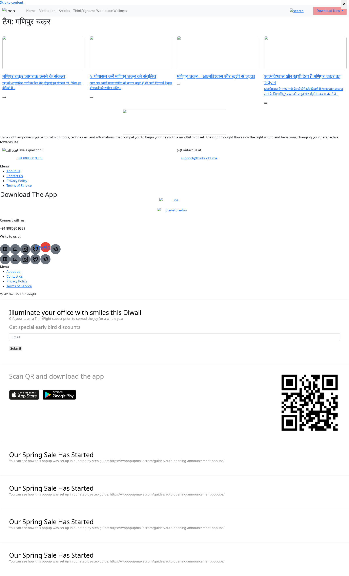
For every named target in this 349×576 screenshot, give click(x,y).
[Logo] (8, 10)
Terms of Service (19, 185)
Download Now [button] (328, 10)
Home (31, 10)
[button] (174, 166)
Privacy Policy (16, 181)
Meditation (47, 10)
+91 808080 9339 (29, 158)
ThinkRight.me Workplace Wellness (100, 10)
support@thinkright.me (199, 158)
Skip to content (11, 2)
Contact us (14, 176)
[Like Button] (4, 97)
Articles (64, 10)
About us (13, 171)
